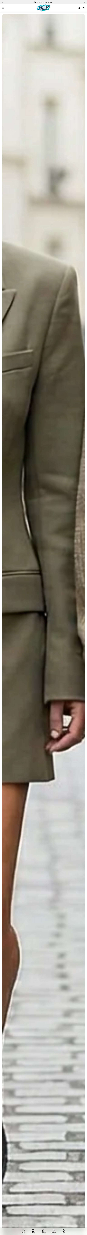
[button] (3, 2)
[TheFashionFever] (43, 8)
